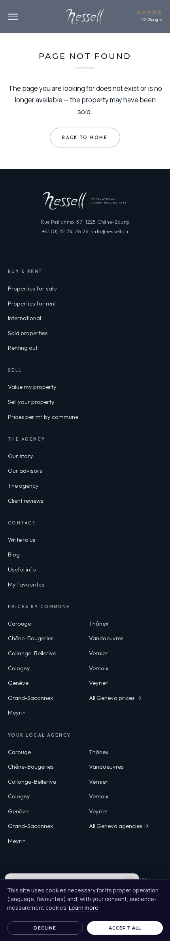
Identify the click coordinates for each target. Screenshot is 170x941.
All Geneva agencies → (119, 826)
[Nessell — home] (85, 16)
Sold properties (28, 333)
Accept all (125, 928)
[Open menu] (13, 17)
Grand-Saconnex (30, 698)
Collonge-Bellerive (32, 653)
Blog (14, 554)
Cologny (19, 668)
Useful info (22, 569)
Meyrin (17, 712)
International (24, 318)
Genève (18, 682)
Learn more (83, 907)
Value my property (32, 386)
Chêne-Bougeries (31, 638)
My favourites (26, 584)
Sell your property (31, 401)
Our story (20, 456)
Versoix (98, 668)
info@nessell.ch (110, 231)
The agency (23, 485)
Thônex (98, 623)
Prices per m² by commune (43, 417)
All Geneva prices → (115, 698)
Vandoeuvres (106, 638)
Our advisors (25, 470)
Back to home (85, 137)
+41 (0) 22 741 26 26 (65, 231)
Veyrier (98, 682)
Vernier (98, 653)
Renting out (23, 347)
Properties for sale (32, 288)
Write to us (22, 539)
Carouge (19, 623)
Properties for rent (32, 303)
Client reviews (25, 500)
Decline (45, 928)
